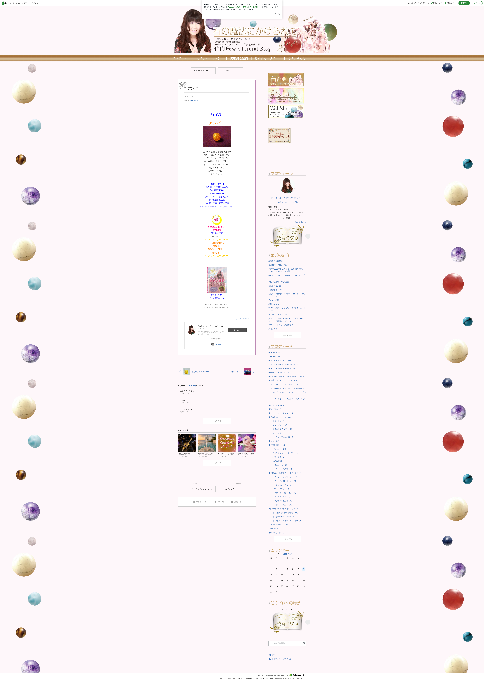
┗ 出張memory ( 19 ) (278, 449)
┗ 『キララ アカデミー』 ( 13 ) (282, 477)
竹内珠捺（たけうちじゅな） (287, 197)
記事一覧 (220, 502)
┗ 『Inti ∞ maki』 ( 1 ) (278, 489)
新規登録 (464, 3)
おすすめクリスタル (268, 58)
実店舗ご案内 (239, 58)
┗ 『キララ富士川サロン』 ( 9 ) (282, 481)
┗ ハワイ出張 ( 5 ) (276, 457)
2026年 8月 (287, 554)
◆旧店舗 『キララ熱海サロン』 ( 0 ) (283, 509)
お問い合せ (297, 58)
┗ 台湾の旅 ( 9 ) (275, 461)
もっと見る (216, 421)
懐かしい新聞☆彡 (275, 300)
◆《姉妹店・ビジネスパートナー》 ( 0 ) (284, 473)
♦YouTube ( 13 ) (274, 356)
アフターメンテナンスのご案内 (280, 325)
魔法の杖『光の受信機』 (278, 265)
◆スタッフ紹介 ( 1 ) (276, 441)
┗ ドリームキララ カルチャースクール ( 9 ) (286, 400)
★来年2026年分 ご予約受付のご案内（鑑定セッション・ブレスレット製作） (286, 270)
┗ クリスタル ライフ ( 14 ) (280, 429)
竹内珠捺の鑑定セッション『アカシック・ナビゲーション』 (287, 295)
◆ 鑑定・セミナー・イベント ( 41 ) (282, 380)
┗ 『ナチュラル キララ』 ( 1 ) (282, 485)
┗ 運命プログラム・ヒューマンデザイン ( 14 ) (287, 393)
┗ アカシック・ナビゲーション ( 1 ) (283, 384)
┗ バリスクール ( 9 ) (277, 465)
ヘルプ (301, 678)
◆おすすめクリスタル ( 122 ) (280, 360)
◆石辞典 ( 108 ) (275, 352)
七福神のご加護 (274, 286)
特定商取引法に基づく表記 (286, 678)
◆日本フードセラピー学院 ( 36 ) (281, 368)
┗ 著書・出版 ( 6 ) (276, 421)
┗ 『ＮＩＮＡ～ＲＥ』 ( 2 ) (280, 497)
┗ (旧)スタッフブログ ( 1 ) (280, 524)
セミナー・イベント (209, 58)
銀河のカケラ (273, 304)
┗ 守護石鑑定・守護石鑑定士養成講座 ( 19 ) (287, 388)
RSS (273, 655)
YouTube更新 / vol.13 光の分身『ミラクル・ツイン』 (286, 309)
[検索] (304, 643)
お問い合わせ (239, 678)
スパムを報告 (226, 678)
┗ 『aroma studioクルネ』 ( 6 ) (282, 493)
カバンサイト (230, 70)
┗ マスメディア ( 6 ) (277, 425)
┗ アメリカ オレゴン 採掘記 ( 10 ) (283, 453)
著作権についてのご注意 (281, 659)
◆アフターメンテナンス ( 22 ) (280, 413)
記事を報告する (244, 319)
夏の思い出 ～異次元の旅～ (279, 314)
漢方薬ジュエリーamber (203, 70)
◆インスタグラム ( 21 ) (277, 405)
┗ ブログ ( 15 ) (275, 433)
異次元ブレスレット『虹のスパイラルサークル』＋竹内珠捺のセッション (286, 319)
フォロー (237, 330)
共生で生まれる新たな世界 (279, 282)
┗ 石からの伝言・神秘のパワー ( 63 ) (284, 364)
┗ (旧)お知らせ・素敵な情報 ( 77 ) (283, 513)
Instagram (218, 344)
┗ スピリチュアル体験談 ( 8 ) (281, 437)
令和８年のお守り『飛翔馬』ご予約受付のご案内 (287, 276)
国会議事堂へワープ (276, 290)
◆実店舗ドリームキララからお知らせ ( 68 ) (286, 376)
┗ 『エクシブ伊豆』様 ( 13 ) (280, 501)
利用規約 (251, 678)
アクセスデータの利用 (265, 678)
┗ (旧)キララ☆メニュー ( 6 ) (281, 517)
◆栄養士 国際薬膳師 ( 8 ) (279, 372)
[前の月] (278, 554)
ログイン (477, 3)
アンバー (194, 88)
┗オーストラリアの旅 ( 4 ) (280, 469)
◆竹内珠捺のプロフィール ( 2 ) (281, 417)
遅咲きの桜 (272, 329)
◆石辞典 (193, 100)
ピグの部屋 (294, 202)
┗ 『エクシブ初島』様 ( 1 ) (280, 505)
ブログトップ (201, 502)
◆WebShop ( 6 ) (275, 409)
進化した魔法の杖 (275, 261)
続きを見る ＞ (300, 222)
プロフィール (181, 58)
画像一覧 (237, 502)
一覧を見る (287, 335)
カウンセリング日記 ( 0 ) (278, 533)
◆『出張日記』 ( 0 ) (276, 445)
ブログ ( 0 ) (273, 528)
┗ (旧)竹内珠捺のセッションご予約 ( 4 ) (285, 521)
